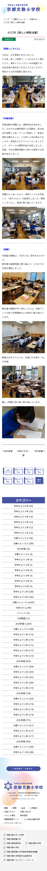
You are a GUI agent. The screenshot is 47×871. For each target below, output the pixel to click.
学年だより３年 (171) (23, 645)
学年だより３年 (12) (23, 522)
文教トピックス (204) (23, 666)
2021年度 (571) (23, 720)
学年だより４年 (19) (23, 516)
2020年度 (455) (23, 741)
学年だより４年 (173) (23, 687)
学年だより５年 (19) (23, 511)
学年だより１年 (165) (23, 671)
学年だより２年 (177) (23, 736)
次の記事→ (39, 451)
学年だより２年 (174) (23, 709)
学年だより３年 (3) (24, 570)
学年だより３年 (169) (23, 682)
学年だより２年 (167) (23, 677)
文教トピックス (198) (23, 629)
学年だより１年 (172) (23, 634)
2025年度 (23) (23, 548)
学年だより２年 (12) (23, 527)
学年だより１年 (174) (23, 703)
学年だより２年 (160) (23, 596)
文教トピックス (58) (23, 538)
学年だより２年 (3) (24, 564)
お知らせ (9, 39)
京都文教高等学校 (13, 843)
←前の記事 (7, 451)
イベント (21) (23, 613)
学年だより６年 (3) (24, 586)
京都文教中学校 (34, 843)
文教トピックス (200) (23, 543)
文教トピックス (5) (24, 554)
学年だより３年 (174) (23, 714)
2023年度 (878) (23, 661)
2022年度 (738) (23, 693)
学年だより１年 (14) (23, 532)
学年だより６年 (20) (23, 505)
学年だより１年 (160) (23, 591)
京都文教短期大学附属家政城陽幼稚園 (21, 851)
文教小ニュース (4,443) (23, 602)
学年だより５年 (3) (24, 580)
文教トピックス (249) (23, 746)
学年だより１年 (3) (24, 559)
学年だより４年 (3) (24, 575)
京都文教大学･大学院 (15, 834)
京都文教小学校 (12, 847)
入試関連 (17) (23, 618)
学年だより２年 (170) (23, 639)
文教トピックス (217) (23, 725)
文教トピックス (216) (23, 698)
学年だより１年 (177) (23, 730)
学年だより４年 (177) (23, 650)
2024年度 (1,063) (23, 623)
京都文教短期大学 (13, 839)
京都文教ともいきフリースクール (20, 860)
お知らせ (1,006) (23, 607)
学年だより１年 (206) (23, 752)
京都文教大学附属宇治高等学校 (19, 855)
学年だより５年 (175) (23, 655)
